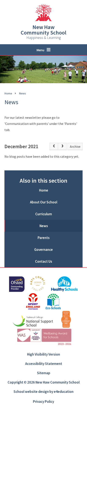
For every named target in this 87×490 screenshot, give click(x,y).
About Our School (43, 202)
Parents (44, 237)
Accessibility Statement (43, 363)
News (22, 93)
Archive (75, 146)
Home (8, 93)
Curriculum (43, 214)
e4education (63, 391)
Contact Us (43, 261)
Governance (43, 249)
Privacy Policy (43, 401)
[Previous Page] (54, 146)
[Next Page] (62, 146)
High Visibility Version (43, 354)
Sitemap (43, 373)
